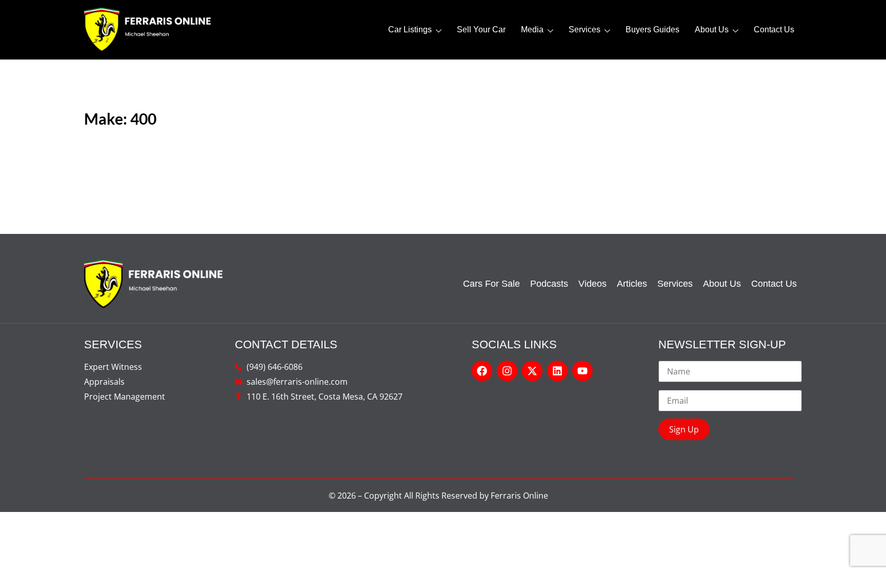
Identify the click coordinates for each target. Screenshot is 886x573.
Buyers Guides (652, 29)
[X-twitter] (532, 371)
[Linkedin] (557, 371)
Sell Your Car (481, 29)
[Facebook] (482, 371)
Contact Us (774, 29)
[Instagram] (507, 371)
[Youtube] (582, 371)
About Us (712, 29)
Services (584, 29)
